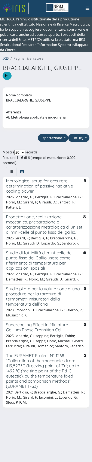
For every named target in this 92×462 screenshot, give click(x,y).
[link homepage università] (57, 8)
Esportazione (52, 138)
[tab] (11, 171)
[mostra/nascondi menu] (87, 8)
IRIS (6, 58)
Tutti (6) (77, 138)
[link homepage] (16, 8)
